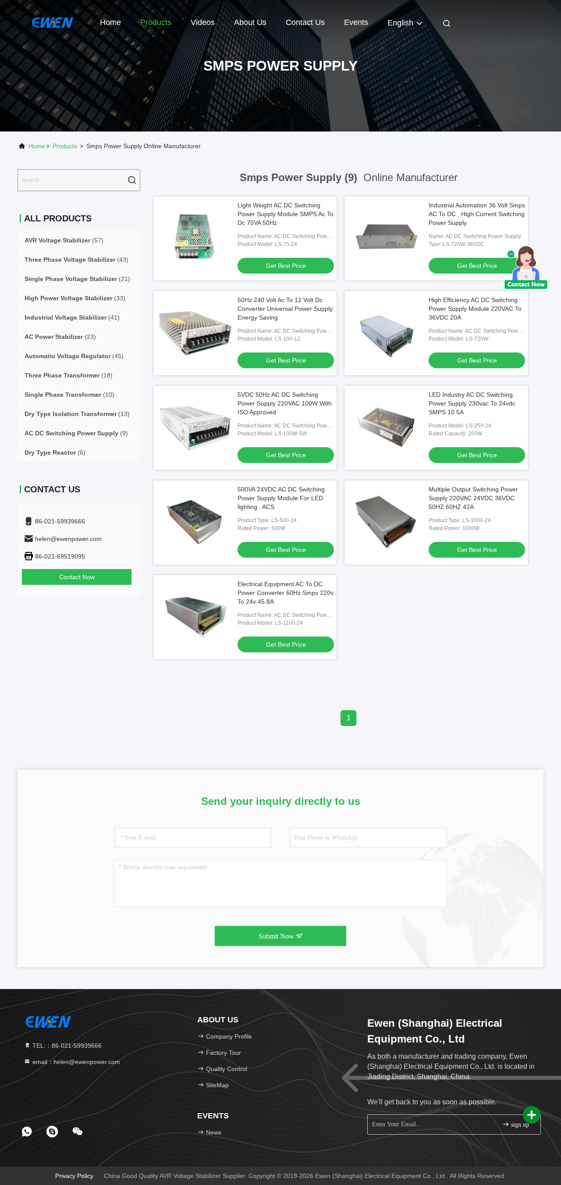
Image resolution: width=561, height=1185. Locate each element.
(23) (60, 336)
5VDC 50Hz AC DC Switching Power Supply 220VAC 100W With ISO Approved (285, 403)
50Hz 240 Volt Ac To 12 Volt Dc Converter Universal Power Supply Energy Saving (285, 308)
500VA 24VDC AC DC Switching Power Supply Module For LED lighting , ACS (281, 498)
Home (110, 22)
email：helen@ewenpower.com (75, 1061)
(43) (76, 259)
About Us (250, 22)
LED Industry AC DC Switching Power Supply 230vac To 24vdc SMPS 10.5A (472, 403)
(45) (74, 355)
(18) (69, 375)
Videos (203, 22)
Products (155, 22)
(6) (55, 452)
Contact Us (305, 22)
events (356, 22)
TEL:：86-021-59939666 (66, 1045)
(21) (77, 278)
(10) (69, 394)
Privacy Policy (74, 1175)
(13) (77, 413)
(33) (75, 298)
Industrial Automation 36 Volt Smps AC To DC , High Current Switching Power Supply (477, 214)
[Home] (53, 21)
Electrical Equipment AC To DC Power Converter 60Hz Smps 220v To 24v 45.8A (286, 592)
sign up (519, 1124)
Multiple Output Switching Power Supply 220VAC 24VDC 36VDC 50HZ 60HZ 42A (473, 498)
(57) (64, 240)
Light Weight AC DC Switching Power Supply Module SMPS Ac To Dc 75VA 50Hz (286, 214)
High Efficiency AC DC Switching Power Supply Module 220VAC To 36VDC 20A (475, 308)
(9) (76, 433)
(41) (72, 317)
